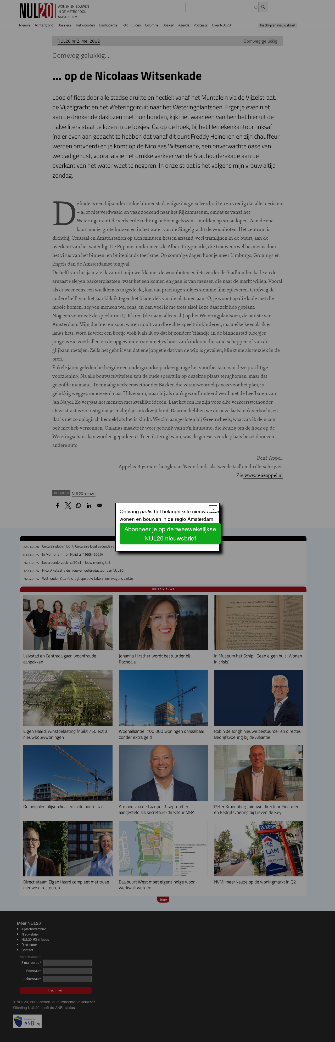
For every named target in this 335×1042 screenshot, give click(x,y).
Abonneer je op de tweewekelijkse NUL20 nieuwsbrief (170, 533)
